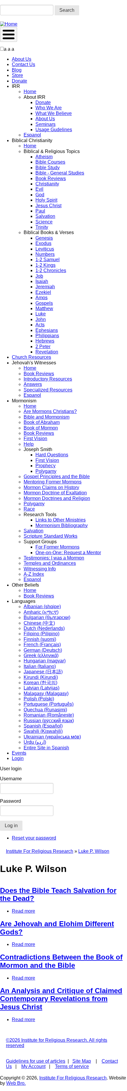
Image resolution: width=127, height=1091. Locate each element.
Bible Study (47, 167)
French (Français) (42, 644)
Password (10, 801)
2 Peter (43, 346)
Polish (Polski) (39, 698)
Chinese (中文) (39, 623)
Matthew (44, 308)
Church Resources (31, 357)
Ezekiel (43, 292)
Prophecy (45, 465)
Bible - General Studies (59, 172)
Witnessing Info (40, 568)
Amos (41, 297)
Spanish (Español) (43, 725)
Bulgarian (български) (47, 617)
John (40, 319)
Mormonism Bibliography (61, 525)
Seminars (45, 124)
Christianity (47, 183)
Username (11, 778)
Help (29, 444)
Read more (23, 911)
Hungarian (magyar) (45, 660)
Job (39, 276)
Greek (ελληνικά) (41, 655)
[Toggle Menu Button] (8, 34)
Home (30, 91)
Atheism (44, 156)
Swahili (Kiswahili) (43, 731)
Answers (33, 384)
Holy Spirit (46, 200)
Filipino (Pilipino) (41, 633)
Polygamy (45, 471)
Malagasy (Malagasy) (46, 693)
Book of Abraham (42, 422)
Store (17, 75)
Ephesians (46, 330)
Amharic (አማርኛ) (41, 612)
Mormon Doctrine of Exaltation (55, 492)
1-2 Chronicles (50, 270)
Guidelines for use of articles (35, 1061)
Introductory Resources (48, 378)
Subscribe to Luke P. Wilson (2, 1029)
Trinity (41, 227)
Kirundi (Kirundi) (41, 677)
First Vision (35, 438)
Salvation (45, 216)
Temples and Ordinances (50, 563)
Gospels (44, 303)
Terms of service (72, 1066)
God (39, 194)
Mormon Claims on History (51, 487)
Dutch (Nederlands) (44, 628)
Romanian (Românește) (49, 715)
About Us (21, 59)
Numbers (45, 254)
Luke (40, 313)
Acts (40, 324)
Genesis (44, 238)
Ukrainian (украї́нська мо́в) (52, 736)
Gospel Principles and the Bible (57, 476)
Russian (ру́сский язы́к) (49, 720)
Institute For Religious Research (39, 851)
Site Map (81, 1061)
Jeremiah (45, 286)
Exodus (43, 243)
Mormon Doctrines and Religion (57, 498)
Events (19, 753)
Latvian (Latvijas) (41, 687)
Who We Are (48, 107)
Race (29, 508)
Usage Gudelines (53, 129)
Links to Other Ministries (60, 519)
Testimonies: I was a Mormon (54, 557)
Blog (17, 70)
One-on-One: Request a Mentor (68, 552)
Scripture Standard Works (50, 536)
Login (18, 758)
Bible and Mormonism (46, 416)
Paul (40, 210)
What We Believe (53, 113)
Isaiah (41, 281)
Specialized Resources (48, 389)
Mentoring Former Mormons (53, 481)
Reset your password (34, 837)
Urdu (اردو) (35, 742)
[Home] (8, 24)
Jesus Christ (48, 205)
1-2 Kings (45, 265)
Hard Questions (51, 454)
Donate (19, 80)
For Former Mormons (57, 546)
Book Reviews (50, 178)
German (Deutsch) (43, 650)
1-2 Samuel (47, 259)
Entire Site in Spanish (46, 747)
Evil (39, 189)
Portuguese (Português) (49, 704)
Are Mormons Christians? (50, 411)
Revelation (46, 351)
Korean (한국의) (40, 682)
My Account (33, 1066)
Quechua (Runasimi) (45, 709)
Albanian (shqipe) (42, 606)
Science (44, 221)
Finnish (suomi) (40, 639)
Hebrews (44, 340)
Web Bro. (16, 1083)
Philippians (47, 335)
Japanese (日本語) (43, 671)
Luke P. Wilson (93, 851)
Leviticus (44, 248)
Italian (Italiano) (40, 666)
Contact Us (23, 64)
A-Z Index (34, 574)
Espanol (32, 134)
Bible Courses (50, 161)
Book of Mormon (41, 427)
